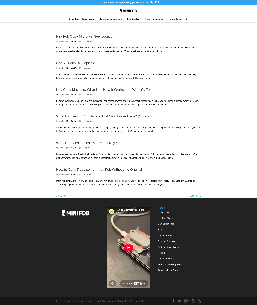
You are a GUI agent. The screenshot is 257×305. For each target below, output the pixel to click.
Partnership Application (111, 19)
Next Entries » (194, 196)
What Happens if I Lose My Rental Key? (86, 143)
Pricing (161, 253)
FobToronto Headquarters (170, 264)
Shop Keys (74, 19)
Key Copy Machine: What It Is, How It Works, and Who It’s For (103, 90)
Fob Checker (133, 19)
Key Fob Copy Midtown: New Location (85, 36)
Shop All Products (166, 241)
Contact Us (158, 19)
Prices (147, 19)
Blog (160, 230)
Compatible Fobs (166, 224)
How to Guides (175, 19)
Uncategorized (86, 41)
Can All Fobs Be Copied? (75, 63)
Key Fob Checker (166, 218)
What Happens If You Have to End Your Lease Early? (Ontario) (103, 116)
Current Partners (166, 235)
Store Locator (88, 19)
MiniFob (62, 41)
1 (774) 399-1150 (107, 2)
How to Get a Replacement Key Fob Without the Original (99, 170)
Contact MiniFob (166, 259)
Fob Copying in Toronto (169, 270)
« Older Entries (63, 196)
